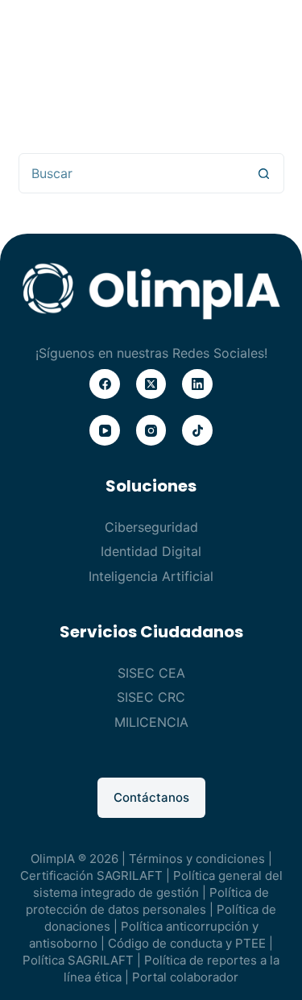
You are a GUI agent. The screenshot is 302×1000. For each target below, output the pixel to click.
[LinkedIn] (197, 384)
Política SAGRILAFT (78, 960)
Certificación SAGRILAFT (91, 875)
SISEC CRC (151, 697)
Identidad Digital (151, 551)
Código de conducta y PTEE (187, 943)
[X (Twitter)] (151, 384)
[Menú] (261, 40)
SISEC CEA (151, 673)
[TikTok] (197, 430)
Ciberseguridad (151, 527)
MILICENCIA (151, 722)
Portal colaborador (185, 977)
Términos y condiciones (197, 858)
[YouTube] (104, 430)
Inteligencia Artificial (151, 576)
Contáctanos (151, 797)
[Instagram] (151, 430)
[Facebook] (104, 384)
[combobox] (132, 173)
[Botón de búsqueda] (264, 173)
